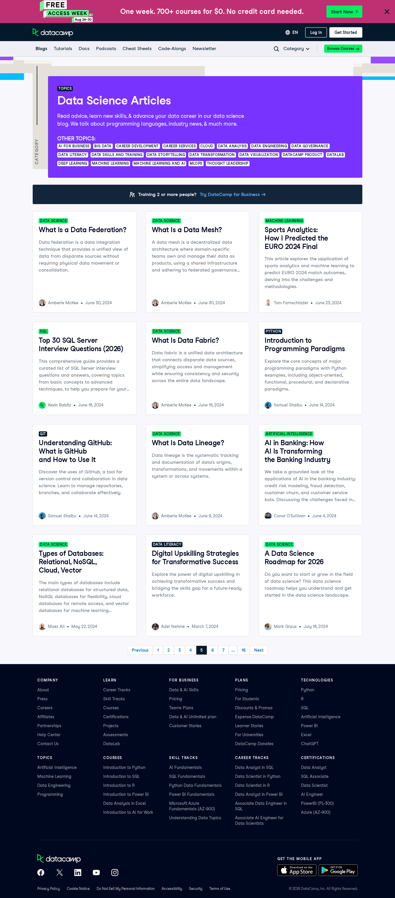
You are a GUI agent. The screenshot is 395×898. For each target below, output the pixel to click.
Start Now (342, 11)
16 (244, 650)
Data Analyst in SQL (254, 767)
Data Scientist (314, 785)
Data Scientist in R (252, 785)
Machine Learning (54, 776)
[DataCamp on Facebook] (40, 873)
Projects (111, 725)
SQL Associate (314, 776)
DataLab (111, 743)
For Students (247, 699)
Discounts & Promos (254, 707)
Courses (111, 707)
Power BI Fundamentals (192, 794)
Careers (45, 707)
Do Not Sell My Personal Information (126, 888)
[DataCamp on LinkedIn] (77, 873)
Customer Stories (185, 725)
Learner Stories (249, 725)
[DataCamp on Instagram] (114, 873)
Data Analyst (313, 767)
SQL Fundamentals (187, 776)
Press (42, 699)
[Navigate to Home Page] (53, 32)
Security (195, 888)
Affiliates (45, 716)
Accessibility (172, 888)
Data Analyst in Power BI (259, 794)
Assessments (115, 734)
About (43, 690)
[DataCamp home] (77, 859)
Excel (306, 734)
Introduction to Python (124, 767)
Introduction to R (119, 785)
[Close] (387, 12)
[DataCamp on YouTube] (96, 873)
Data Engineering (54, 785)
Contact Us (48, 743)
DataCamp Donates (254, 743)
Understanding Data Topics (195, 817)
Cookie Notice (78, 888)
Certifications (116, 716)
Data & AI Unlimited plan (192, 716)
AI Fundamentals (185, 767)
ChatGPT (310, 743)
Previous (140, 650)
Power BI (309, 725)
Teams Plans (181, 707)
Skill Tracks (114, 699)
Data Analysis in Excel (124, 803)
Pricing (175, 699)
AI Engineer (312, 794)
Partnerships (49, 725)
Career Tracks (116, 690)
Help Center (48, 734)
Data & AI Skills (184, 690)
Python (307, 690)
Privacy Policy (48, 888)
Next (258, 650)
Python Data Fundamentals (195, 785)
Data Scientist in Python (257, 776)
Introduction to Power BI (126, 794)
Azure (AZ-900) (316, 812)
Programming (50, 794)
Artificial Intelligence (320, 716)
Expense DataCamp (254, 716)
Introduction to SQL (121, 776)
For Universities (249, 734)
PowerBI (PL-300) (317, 803)
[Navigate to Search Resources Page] (276, 49)
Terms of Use (219, 888)
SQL (305, 707)
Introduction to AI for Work (128, 812)
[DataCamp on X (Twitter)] (59, 873)
